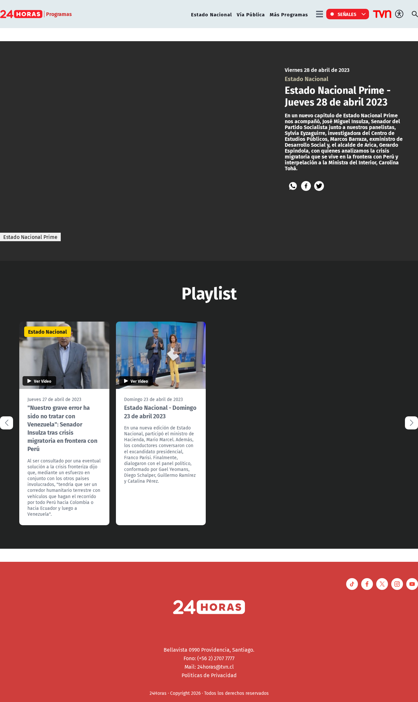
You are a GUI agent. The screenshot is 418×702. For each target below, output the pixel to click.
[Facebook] (306, 186)
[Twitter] (319, 186)
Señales (347, 14)
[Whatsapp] (293, 186)
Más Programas (289, 14)
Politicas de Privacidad (209, 675)
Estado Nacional (211, 14)
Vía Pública (251, 14)
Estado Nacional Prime (30, 237)
